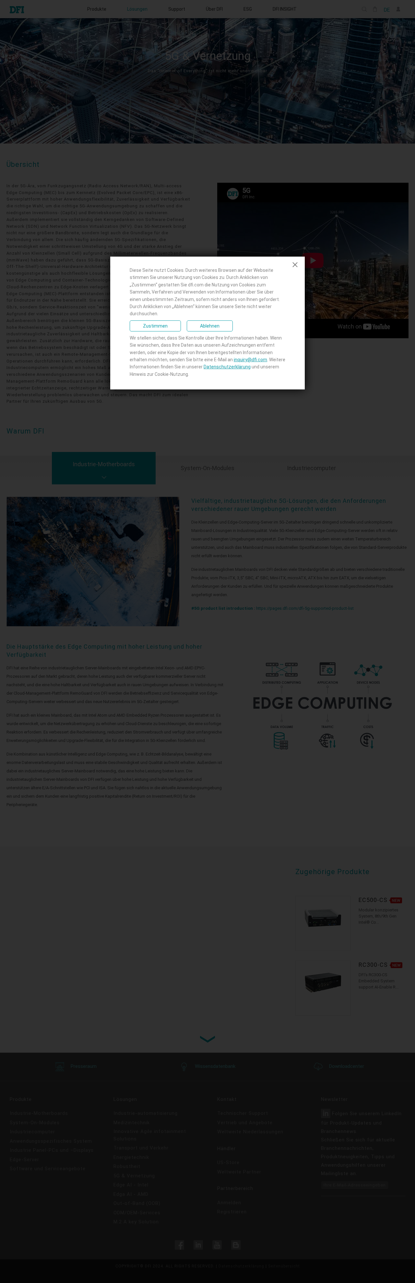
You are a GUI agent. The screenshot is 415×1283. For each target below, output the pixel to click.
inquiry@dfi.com (250, 359)
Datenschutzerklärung (227, 366)
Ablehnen (209, 326)
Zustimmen (155, 326)
